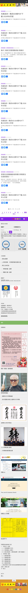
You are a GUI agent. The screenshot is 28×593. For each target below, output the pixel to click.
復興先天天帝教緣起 (7, 396)
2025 (3, 280)
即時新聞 (3, 11)
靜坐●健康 (5, 259)
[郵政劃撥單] (4, 316)
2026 (7, 280)
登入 (2, 576)
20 (18, 212)
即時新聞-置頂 (9, 48)
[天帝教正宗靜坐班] (24, 219)
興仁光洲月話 (5, 265)
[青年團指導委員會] (20, 219)
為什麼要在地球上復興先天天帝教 (11, 399)
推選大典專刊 (18, 280)
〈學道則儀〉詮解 (7, 269)
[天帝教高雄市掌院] (17, 219)
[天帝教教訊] (22, 219)
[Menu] (26, 1)
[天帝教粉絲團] (26, 219)
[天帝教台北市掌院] (13, 219)
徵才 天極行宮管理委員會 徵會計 (12, 50)
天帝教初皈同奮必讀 (7, 450)
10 (15, 212)
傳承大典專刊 (11, 280)
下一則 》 (3, 568)
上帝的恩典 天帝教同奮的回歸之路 (11, 262)
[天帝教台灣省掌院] (15, 219)
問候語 (15, 280)
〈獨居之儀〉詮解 (7, 272)
